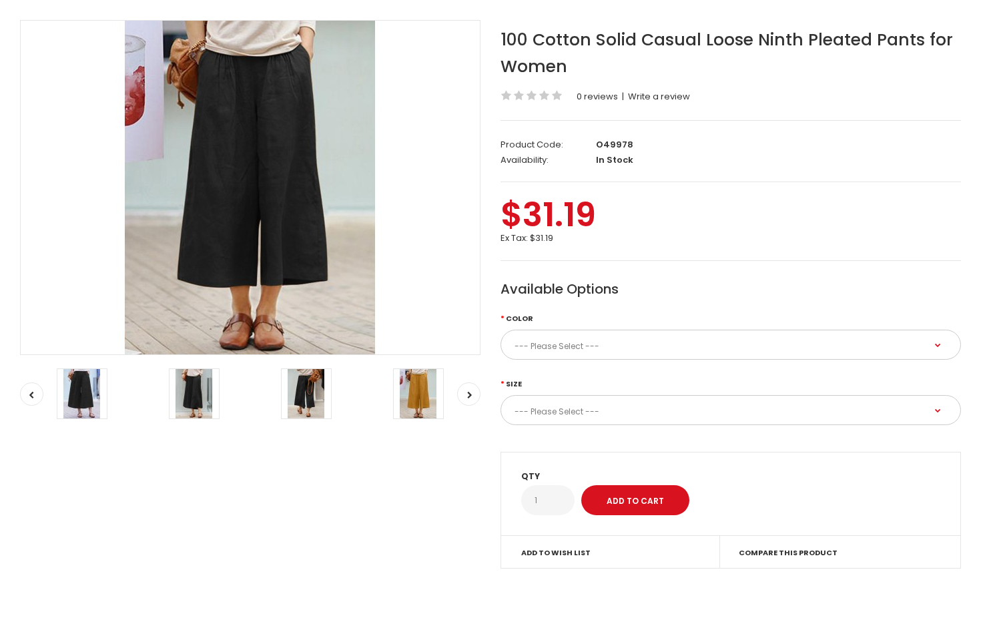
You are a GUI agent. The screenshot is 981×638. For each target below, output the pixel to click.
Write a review (659, 96)
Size (514, 383)
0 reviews (597, 96)
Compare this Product (788, 552)
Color (519, 318)
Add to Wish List (556, 552)
